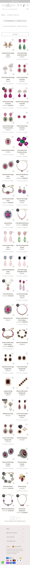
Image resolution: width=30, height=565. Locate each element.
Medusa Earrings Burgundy (8, 368)
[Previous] (3, 1)
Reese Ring (8, 223)
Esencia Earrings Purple (8, 463)
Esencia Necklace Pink (22, 175)
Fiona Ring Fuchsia (8, 150)
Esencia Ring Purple (22, 463)
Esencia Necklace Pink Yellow (22, 319)
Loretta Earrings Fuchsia (22, 295)
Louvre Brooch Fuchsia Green (22, 151)
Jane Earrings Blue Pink (8, 271)
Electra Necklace (22, 342)
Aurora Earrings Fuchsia (22, 78)
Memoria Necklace (8, 509)
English (8, 546)
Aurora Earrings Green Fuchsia (8, 127)
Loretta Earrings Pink (8, 246)
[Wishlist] (21, 5)
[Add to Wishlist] (12, 40)
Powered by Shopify (11, 553)
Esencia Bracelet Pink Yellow (8, 343)
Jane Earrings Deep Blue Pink (22, 271)
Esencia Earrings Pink (8, 175)
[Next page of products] (20, 518)
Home (3, 15)
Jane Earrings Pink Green (22, 246)
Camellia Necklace (22, 223)
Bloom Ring (22, 486)
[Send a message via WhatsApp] (3, 562)
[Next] (27, 1)
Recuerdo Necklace (22, 510)
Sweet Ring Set (22, 438)
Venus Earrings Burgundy (22, 368)
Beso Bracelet (8, 486)
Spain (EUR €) (17, 546)
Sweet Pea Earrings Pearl (8, 78)
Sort (16, 34)
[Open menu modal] (27, 5)
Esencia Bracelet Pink (8, 200)
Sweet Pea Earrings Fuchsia (22, 102)
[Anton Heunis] (8, 5)
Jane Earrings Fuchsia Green (22, 54)
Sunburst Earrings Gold (8, 54)
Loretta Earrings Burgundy (22, 414)
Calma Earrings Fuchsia (22, 127)
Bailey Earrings (8, 414)
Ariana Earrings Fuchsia (8, 102)
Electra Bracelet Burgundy (22, 392)
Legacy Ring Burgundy (8, 392)
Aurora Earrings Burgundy (8, 439)
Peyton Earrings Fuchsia (22, 200)
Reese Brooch (8, 318)
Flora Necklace (8, 294)
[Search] (27, 9)
